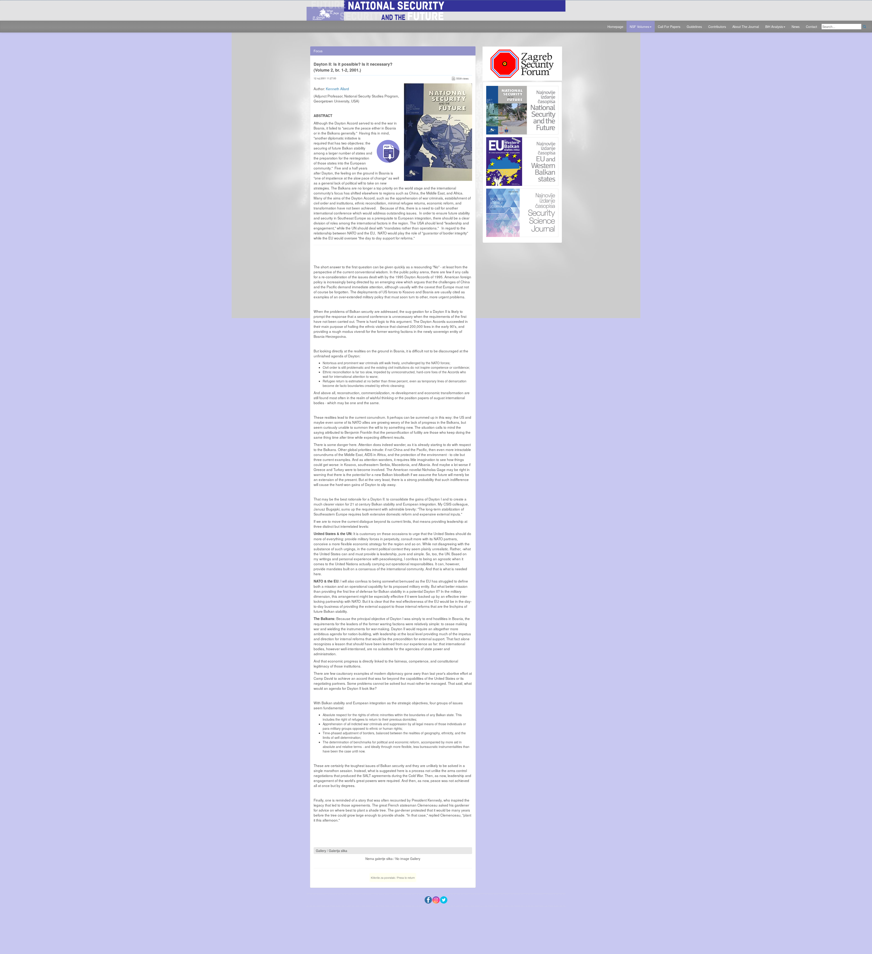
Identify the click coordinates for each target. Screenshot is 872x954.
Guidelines (694, 26)
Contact (811, 26)
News (796, 26)
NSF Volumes (639, 26)
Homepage (615, 26)
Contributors (717, 26)
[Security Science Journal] (522, 211)
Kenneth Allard (337, 88)
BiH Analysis (774, 26)
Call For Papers (669, 26)
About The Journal (745, 26)
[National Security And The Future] (436, 10)
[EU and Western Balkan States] (522, 161)
